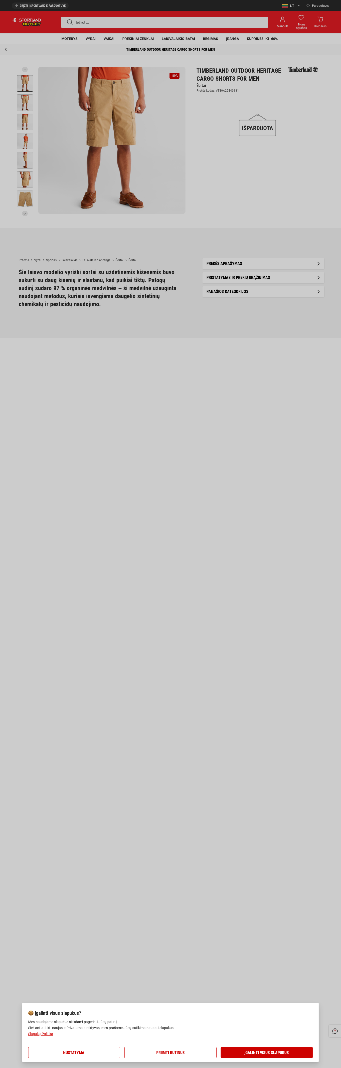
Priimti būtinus (170, 1052)
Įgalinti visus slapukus (266, 1052)
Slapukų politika (40, 1034)
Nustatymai (74, 1052)
